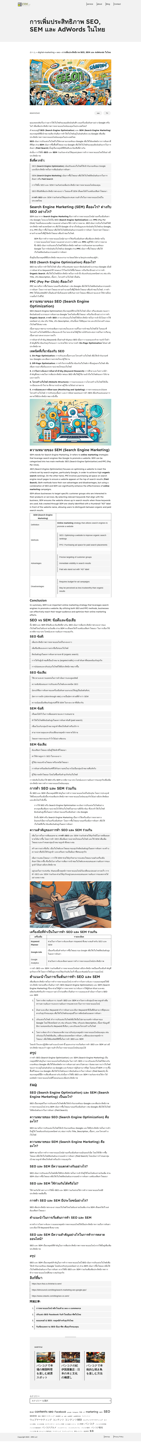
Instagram (75, 1412)
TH (107, 113)
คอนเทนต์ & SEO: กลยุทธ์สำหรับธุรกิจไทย (54, 1320)
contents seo (44, 1411)
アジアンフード (86, 1416)
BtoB (32, 1412)
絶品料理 (86, 1431)
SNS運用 (58, 1416)
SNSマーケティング (48, 1416)
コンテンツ (58, 1419)
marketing (92, 1411)
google (69, 1412)
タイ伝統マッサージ (70, 1424)
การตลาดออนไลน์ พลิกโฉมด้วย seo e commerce (58, 1308)
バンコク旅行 (85, 1428)
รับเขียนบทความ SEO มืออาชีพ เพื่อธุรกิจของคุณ (57, 1326)
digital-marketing (46, 52)
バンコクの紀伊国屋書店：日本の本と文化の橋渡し (70, 1371)
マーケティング (57, 1431)
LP (84, 1412)
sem (101, 1412)
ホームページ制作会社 (45, 1431)
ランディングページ (67, 1431)
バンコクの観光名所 (35, 1428)
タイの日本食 (40, 1424)
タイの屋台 (33, 1424)
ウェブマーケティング (41, 1419)
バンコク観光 (97, 1427)
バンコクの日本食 (101, 1424)
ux (62, 1416)
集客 (92, 1431)
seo (58, 52)
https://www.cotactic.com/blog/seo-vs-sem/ (50, 1296)
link (80, 1412)
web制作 (70, 1416)
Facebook (60, 1411)
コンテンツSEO (73, 1419)
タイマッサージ (50, 1424)
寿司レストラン (78, 1431)
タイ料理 (80, 1424)
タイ (105, 1420)
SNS (39, 1416)
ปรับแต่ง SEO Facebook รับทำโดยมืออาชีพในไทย (58, 1314)
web (65, 1416)
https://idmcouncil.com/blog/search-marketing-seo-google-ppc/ (59, 1290)
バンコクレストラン (74, 1428)
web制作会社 (77, 1416)
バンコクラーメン (62, 1428)
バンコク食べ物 (34, 1431)
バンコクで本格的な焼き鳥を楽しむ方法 (94, 1369)
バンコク (89, 1423)
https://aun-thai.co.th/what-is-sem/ (47, 1284)
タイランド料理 (60, 1424)
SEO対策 (33, 1416)
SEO (107, 1411)
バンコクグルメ (49, 1427)
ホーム (33, 52)
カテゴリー (35, 1396)
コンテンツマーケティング (93, 1420)
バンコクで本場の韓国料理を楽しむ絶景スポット (45, 1371)
